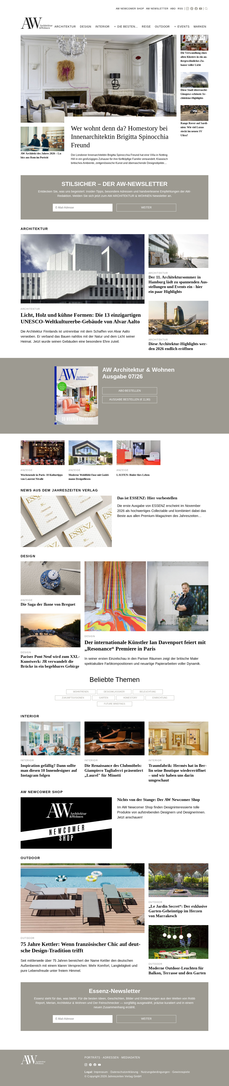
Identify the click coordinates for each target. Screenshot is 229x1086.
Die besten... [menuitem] (127, 26)
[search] (206, 9)
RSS (180, 8)
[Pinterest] (192, 9)
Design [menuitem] (85, 26)
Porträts (92, 1057)
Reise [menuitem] (146, 26)
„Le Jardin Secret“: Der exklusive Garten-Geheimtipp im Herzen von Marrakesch (178, 911)
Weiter (146, 207)
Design (28, 556)
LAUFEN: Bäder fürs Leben (133, 474)
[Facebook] (196, 9)
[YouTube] (200, 9)
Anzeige (27, 470)
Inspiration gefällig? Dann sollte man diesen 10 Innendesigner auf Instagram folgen (49, 770)
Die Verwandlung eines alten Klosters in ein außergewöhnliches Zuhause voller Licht (194, 58)
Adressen (111, 1057)
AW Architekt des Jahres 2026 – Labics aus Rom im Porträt (41, 155)
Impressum (101, 1072)
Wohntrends (81, 691)
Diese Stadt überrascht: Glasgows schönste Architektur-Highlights (194, 94)
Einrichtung (159, 698)
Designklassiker (114, 691)
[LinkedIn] (90, 1065)
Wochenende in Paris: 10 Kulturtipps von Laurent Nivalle (42, 476)
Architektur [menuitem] (65, 26)
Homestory (130, 698)
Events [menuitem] (184, 26)
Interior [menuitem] (102, 26)
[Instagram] (187, 9)
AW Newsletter (157, 8)
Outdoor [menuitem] (162, 26)
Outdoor (30, 858)
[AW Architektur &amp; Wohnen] (36, 23)
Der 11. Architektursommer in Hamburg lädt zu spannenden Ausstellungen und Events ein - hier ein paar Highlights (178, 284)
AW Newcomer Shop (130, 8)
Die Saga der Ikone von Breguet (48, 604)
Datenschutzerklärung (124, 1072)
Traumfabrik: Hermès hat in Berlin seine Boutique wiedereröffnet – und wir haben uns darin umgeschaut (178, 772)
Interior (30, 716)
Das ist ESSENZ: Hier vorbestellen (147, 498)
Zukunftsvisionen (73, 698)
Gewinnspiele (181, 1072)
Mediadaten (130, 1057)
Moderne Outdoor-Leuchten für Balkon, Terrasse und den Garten (177, 970)
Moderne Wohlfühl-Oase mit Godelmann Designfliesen (89, 476)
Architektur (34, 229)
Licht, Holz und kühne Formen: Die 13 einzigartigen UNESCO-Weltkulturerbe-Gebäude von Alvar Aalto (81, 318)
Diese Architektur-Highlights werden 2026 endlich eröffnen (178, 346)
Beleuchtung (148, 691)
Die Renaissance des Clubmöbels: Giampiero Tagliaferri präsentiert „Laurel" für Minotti (113, 770)
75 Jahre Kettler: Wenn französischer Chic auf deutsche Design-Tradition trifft (80, 947)
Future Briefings (114, 704)
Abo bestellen (130, 390)
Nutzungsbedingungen (155, 1072)
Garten (103, 698)
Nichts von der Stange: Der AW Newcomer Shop (158, 799)
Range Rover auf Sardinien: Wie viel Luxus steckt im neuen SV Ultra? (194, 129)
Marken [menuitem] (200, 26)
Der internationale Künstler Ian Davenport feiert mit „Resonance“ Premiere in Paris (145, 645)
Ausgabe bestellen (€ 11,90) (129, 399)
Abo (173, 8)
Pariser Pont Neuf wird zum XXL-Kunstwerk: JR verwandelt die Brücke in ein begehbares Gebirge (50, 661)
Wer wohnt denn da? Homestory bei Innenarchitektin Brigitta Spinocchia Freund (119, 136)
